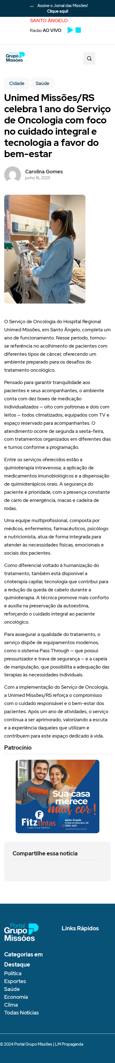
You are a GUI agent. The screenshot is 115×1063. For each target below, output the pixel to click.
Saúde (42, 83)
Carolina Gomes (44, 171)
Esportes (15, 981)
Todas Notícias (21, 1012)
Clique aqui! (57, 11)
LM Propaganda (69, 1044)
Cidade (17, 83)
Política (12, 973)
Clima (11, 1004)
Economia (16, 996)
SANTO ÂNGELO (49, 20)
